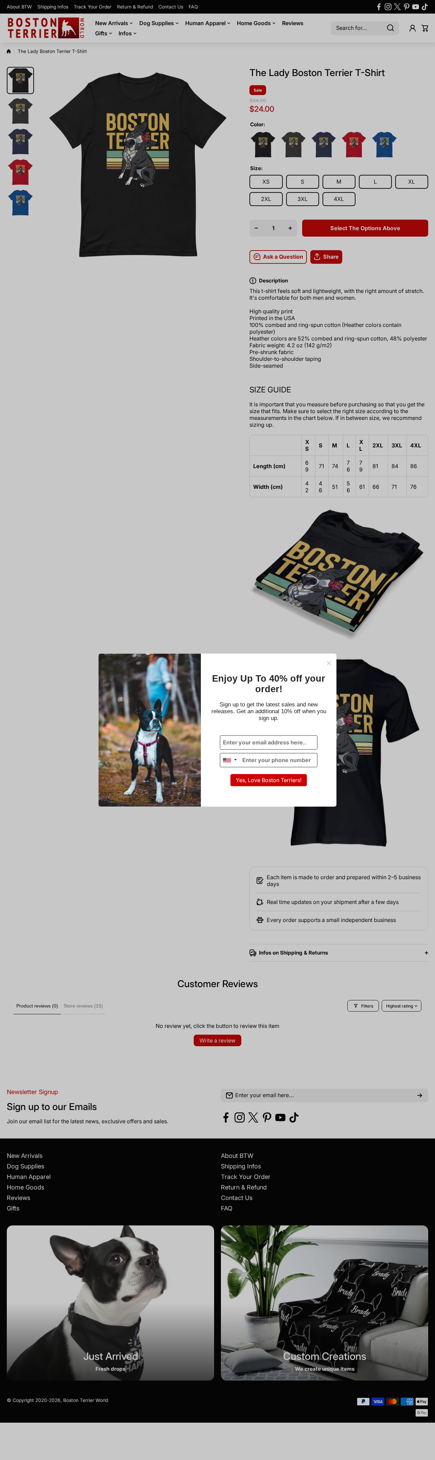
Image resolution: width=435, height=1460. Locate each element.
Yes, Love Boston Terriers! (268, 780)
